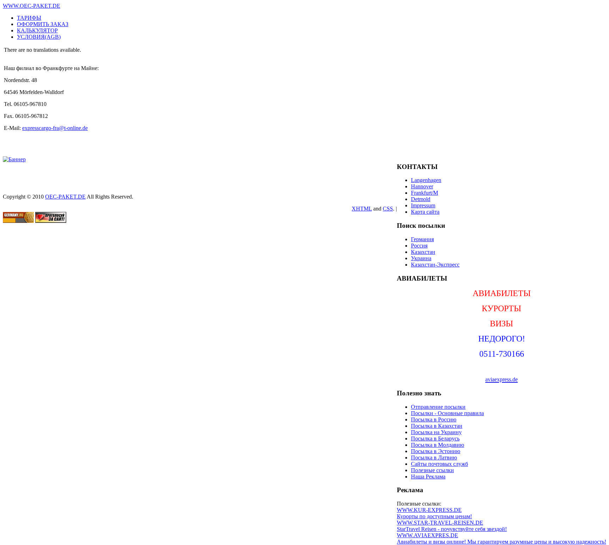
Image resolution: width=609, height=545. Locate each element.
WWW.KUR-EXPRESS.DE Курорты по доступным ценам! (434, 513)
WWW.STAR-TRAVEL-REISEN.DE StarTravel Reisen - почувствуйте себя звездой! (452, 526)
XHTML (362, 209)
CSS (388, 209)
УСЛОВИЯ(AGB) (39, 37)
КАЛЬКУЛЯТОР (37, 30)
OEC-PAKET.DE (65, 197)
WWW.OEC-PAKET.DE (31, 6)
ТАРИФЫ (29, 18)
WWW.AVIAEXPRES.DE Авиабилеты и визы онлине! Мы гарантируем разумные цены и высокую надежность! (501, 538)
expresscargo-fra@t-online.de (55, 128)
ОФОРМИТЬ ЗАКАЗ (42, 24)
